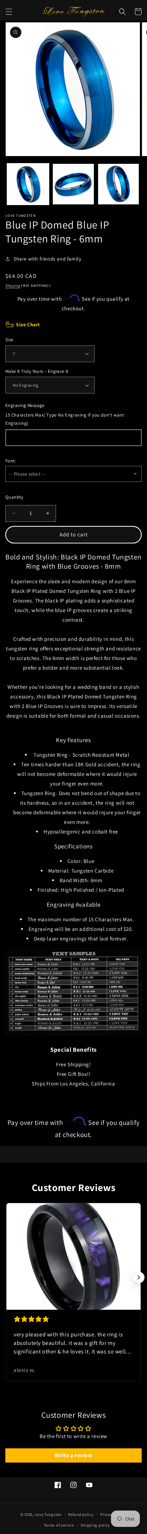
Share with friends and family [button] (47, 259)
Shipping (12, 285)
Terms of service (59, 1525)
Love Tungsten (48, 1514)
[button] (9, 12)
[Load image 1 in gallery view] (28, 184)
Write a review (73, 1455)
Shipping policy (95, 1525)
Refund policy (80, 1514)
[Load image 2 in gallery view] (73, 184)
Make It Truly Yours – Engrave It (37, 371)
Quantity (14, 497)
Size (9, 340)
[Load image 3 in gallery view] (119, 184)
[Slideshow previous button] (8, 1277)
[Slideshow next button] (139, 1277)
